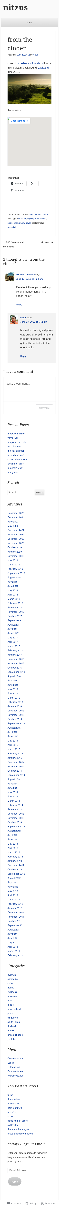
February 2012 (15, 903)
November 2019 (16, 555)
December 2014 (16, 762)
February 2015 (15, 753)
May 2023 (13, 525)
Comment (44, 407)
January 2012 (15, 908)
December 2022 (16, 530)
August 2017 (14, 624)
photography (19, 223)
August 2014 (14, 779)
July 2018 (13, 581)
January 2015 (15, 757)
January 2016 (15, 706)
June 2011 (13, 938)
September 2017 (16, 620)
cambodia (13, 979)
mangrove (13, 472)
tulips (10, 1094)
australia (12, 974)
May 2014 (13, 792)
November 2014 (16, 766)
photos (45, 214)
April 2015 (13, 744)
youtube (12, 1039)
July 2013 (13, 835)
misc (10, 1000)
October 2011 (15, 921)
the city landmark (16, 450)
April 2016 (13, 693)
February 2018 (15, 603)
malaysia (12, 996)
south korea (14, 1021)
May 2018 (13, 590)
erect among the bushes (20, 1133)
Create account (15, 1058)
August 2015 (14, 727)
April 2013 (13, 848)
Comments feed (16, 1071)
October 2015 (15, 719)
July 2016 (13, 680)
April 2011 (13, 946)
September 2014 (16, 775)
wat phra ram (14, 446)
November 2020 (16, 543)
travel (28, 223)
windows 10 (48, 242)
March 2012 (14, 899)
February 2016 (15, 702)
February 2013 (15, 856)
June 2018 (13, 586)
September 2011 (16, 925)
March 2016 (14, 697)
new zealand (35, 214)
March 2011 (14, 951)
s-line (10, 1116)
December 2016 (16, 659)
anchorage (13, 1103)
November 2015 (16, 714)
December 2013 (16, 813)
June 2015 (13, 736)
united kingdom (15, 1034)
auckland (43, 67)
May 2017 (13, 637)
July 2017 (13, 629)
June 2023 (13, 521)
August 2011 (14, 929)
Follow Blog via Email (26, 1144)
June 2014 (13, 787)
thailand (12, 1026)
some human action (18, 1120)
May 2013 (13, 843)
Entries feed (14, 1067)
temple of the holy (17, 442)
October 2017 (15, 616)
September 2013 (16, 826)
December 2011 (16, 912)
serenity (12, 1112)
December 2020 (16, 538)
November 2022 (16, 534)
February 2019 (15, 568)
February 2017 (15, 650)
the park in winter (16, 433)
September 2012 (16, 873)
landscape (41, 219)
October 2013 (15, 822)
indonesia (13, 991)
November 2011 (16, 916)
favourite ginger (16, 455)
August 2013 (14, 830)
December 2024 (16, 517)
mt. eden (22, 63)
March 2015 (14, 749)
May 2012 (13, 890)
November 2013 (16, 817)
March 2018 (14, 598)
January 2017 (15, 654)
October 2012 (15, 869)
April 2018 (13, 594)
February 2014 (15, 805)
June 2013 (13, 839)
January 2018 (15, 607)
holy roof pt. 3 (15, 1107)
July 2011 (13, 933)
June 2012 (13, 886)
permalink (12, 227)
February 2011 (15, 955)
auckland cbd (36, 63)
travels (11, 1030)
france (11, 987)
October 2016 (15, 667)
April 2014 (13, 796)
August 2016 (14, 676)
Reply (19, 304)
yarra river (13, 437)
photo (10, 223)
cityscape (31, 219)
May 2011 (13, 942)
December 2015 (16, 710)
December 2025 (16, 513)
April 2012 (13, 895)
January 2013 (15, 860)
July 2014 (13, 783)
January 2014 (15, 809)
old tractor (13, 1125)
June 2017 (13, 633)
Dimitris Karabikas (25, 274)
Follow (14, 1181)
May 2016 (13, 689)
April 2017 (13, 641)
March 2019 (14, 564)
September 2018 (16, 573)
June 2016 (13, 684)
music (11, 1004)
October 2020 (15, 547)
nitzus (15, 7)
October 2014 (15, 770)
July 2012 (13, 882)
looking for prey (16, 463)
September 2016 (16, 671)
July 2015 (13, 732)
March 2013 (14, 852)
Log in (11, 1062)
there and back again (19, 1129)
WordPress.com (16, 1075)
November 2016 (16, 663)
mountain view (15, 467)
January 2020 (15, 551)
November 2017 (16, 611)
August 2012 (14, 878)
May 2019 (13, 560)
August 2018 (14, 577)
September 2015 (16, 723)
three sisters (14, 1099)
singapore (13, 1017)
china (10, 983)
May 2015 (13, 740)
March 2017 (14, 646)
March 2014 (14, 800)
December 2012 (16, 865)
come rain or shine (17, 459)
